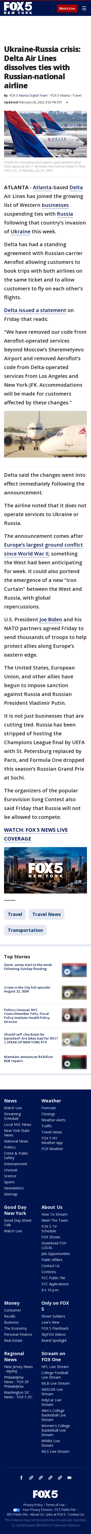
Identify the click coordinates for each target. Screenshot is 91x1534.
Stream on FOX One (53, 1356)
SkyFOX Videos (53, 1334)
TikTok (41, 1478)
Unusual (10, 1169)
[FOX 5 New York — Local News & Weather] (18, 8)
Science (10, 1176)
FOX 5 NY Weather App (52, 1140)
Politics (10, 1147)
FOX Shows (50, 1237)
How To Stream (54, 1214)
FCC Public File (53, 1277)
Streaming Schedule (12, 1116)
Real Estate (13, 1340)
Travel (77, 95)
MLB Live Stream (55, 1383)
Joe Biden (50, 619)
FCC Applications (55, 1283)
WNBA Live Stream (50, 1443)
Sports (9, 1182)
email (69, 1478)
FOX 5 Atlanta (60, 95)
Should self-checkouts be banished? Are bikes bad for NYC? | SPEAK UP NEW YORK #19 (31, 1038)
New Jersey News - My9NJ (18, 1369)
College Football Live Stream (54, 1375)
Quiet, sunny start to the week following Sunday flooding (28, 966)
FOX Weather (52, 1148)
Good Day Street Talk (18, 1222)
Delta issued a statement (35, 310)
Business (11, 1322)
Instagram (31, 1478)
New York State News (17, 1132)
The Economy (15, 1328)
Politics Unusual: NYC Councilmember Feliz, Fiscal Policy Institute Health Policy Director (27, 1016)
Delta (76, 187)
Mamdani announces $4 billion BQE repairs (28, 1058)
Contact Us (50, 1265)
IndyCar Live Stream (51, 1402)
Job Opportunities (55, 1253)
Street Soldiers (53, 1316)
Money (11, 1303)
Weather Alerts (53, 1120)
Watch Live (67, 8)
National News (16, 1141)
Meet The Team (54, 1220)
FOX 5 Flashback (55, 1328)
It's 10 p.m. (50, 1290)
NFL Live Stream (55, 1366)
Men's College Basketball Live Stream (53, 1415)
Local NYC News (17, 1124)
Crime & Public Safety (16, 1155)
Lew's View (50, 1322)
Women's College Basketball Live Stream (55, 1430)
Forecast (48, 1107)
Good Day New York (15, 1210)
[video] (74, 970)
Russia (65, 213)
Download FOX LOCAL (53, 1245)
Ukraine (20, 231)
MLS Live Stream (55, 1451)
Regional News (14, 1356)
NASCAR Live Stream (52, 1391)
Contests (48, 1271)
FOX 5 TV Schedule (49, 1228)
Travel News (46, 914)
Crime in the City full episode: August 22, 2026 (27, 989)
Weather (51, 1101)
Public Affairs (51, 1259)
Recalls (9, 1316)
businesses (55, 205)
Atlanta (42, 187)
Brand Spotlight (54, 1340)
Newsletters (14, 1188)
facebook (21, 1478)
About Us (51, 1207)
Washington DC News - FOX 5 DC (18, 1394)
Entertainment (15, 1163)
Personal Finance (18, 1334)
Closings (48, 1113)
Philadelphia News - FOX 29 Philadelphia (16, 1382)
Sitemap (10, 1194)
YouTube (50, 1478)
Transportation (25, 930)
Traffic (46, 1126)
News (10, 1101)
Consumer (12, 1310)
